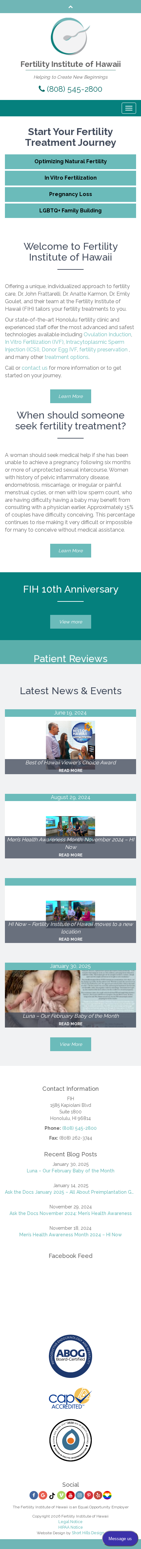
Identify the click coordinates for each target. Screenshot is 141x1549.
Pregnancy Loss (70, 194)
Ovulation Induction (107, 334)
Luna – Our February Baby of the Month (70, 1170)
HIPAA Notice (70, 1527)
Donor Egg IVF (59, 349)
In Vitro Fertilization (71, 178)
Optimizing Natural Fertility (70, 161)
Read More (71, 770)
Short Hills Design (88, 1533)
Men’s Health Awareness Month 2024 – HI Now (70, 1234)
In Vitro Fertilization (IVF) (34, 342)
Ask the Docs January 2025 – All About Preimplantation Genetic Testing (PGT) (70, 1192)
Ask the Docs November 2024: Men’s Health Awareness (71, 1213)
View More (70, 1044)
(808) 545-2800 (73, 89)
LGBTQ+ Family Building (70, 210)
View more (70, 621)
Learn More (70, 396)
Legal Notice (70, 1522)
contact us (35, 368)
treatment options (67, 357)
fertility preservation (103, 349)
